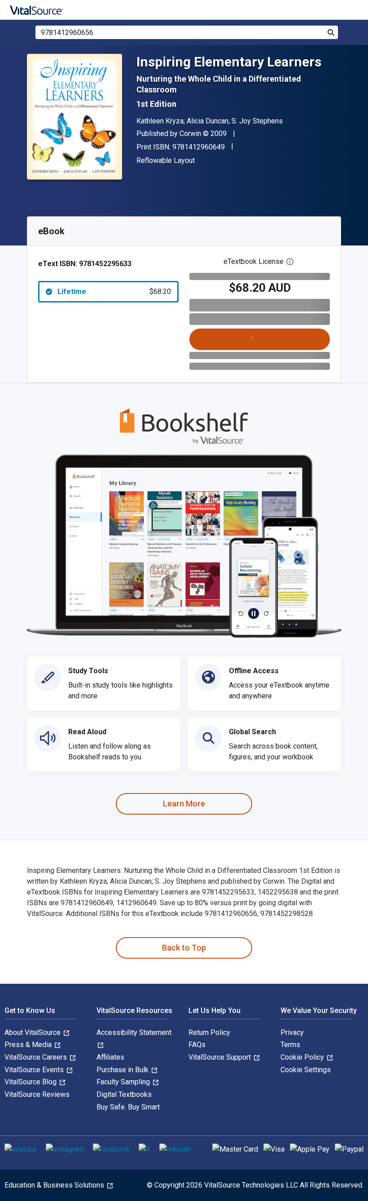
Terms (290, 1044)
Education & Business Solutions (55, 1185)
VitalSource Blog (31, 1082)
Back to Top (184, 947)
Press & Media (28, 1044)
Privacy (292, 1032)
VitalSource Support (220, 1057)
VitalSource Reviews (37, 1094)
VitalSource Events (35, 1069)
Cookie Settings (305, 1069)
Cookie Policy (303, 1057)
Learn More (184, 803)
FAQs (197, 1044)
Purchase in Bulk (123, 1069)
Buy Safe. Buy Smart (128, 1107)
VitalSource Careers (36, 1057)
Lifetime (114, 291)
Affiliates (110, 1057)
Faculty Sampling (124, 1082)
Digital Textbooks (124, 1094)
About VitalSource (33, 1032)
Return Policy (209, 1032)
